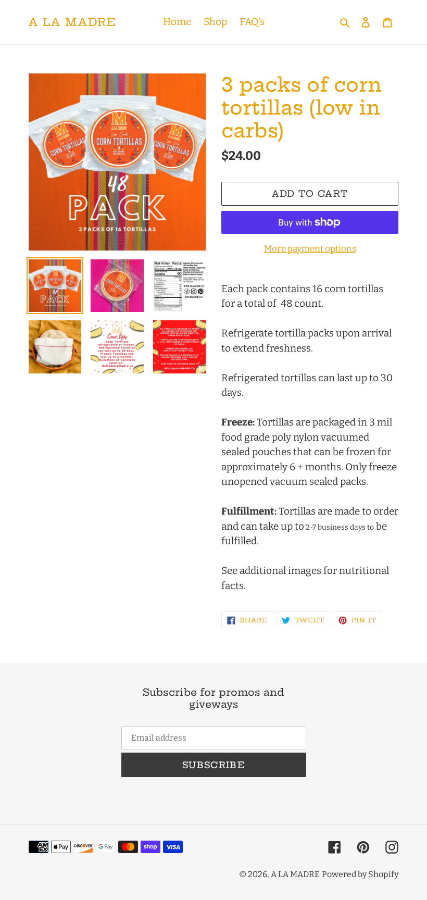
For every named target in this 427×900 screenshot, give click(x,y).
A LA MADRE (73, 22)
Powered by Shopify (360, 874)
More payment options (310, 248)
